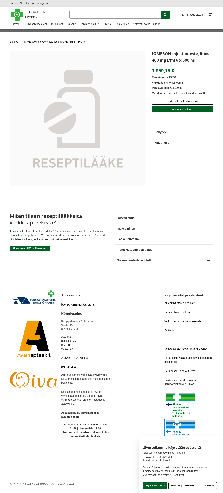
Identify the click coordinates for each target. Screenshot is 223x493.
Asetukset (207, 485)
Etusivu (14, 41)
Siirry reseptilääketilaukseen (29, 248)
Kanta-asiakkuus (89, 24)
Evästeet (169, 330)
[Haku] (165, 15)
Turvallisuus (126, 218)
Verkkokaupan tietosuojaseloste (182, 321)
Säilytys (160, 132)
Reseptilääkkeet (37, 24)
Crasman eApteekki (62, 484)
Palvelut (71, 24)
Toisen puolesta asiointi (134, 260)
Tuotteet (15, 24)
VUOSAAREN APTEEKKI (34, 14)
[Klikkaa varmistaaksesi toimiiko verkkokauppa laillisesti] (188, 418)
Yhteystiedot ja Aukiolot (146, 24)
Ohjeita (107, 24)
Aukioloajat (39, 3)
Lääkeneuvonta (128, 239)
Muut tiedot (162, 142)
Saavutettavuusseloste (177, 312)
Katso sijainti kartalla (77, 304)
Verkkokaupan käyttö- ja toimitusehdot (186, 348)
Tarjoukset (57, 24)
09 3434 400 (70, 367)
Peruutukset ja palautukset (179, 371)
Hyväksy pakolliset (183, 485)
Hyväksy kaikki (155, 485)
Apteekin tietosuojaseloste (179, 303)
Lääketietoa (122, 24)
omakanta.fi (20, 235)
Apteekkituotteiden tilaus (134, 249)
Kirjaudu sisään (194, 14)
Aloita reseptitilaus (182, 109)
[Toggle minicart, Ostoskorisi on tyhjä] (210, 14)
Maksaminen (126, 228)
